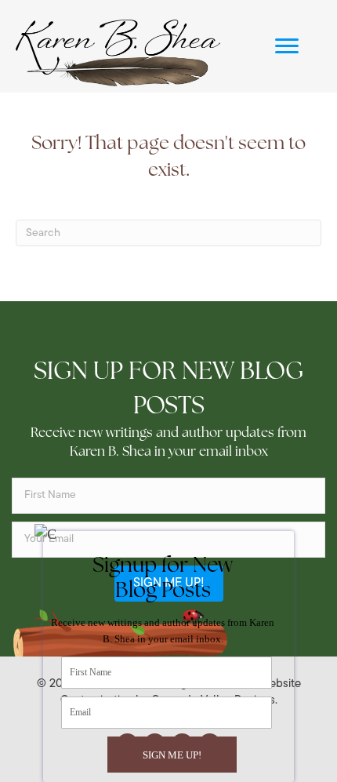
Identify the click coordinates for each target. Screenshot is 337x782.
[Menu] (287, 46)
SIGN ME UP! (172, 755)
